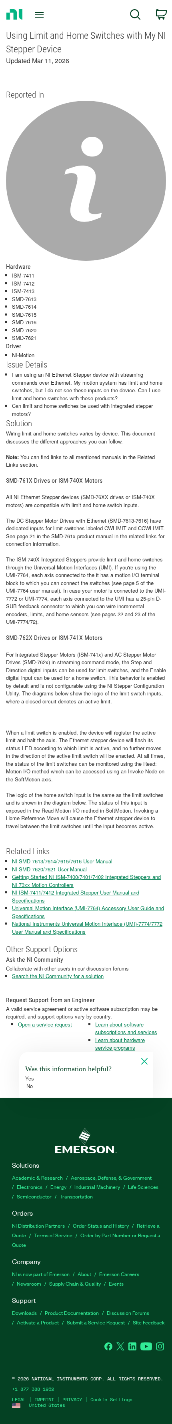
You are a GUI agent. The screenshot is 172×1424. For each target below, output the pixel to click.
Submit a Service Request (96, 1322)
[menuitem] (135, 15)
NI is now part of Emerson (41, 1274)
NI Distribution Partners (38, 1225)
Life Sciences (143, 1186)
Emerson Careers (119, 1274)
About (84, 1274)
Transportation (76, 1196)
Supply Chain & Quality (75, 1283)
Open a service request (45, 1024)
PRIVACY (72, 1399)
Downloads (24, 1312)
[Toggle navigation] (41, 14)
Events (116, 1283)
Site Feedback (149, 1322)
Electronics (29, 1186)
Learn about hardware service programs (120, 1044)
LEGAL (19, 1399)
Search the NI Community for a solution (58, 976)
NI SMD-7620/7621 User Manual (49, 869)
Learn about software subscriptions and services (126, 1028)
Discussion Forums (128, 1312)
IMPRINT (44, 1399)
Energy (58, 1186)
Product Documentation (72, 1312)
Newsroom (29, 1283)
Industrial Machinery (97, 1186)
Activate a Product (38, 1322)
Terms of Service (53, 1235)
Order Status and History (101, 1225)
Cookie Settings (111, 1399)
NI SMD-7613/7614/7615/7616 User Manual (62, 861)
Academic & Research (37, 1177)
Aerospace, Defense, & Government (111, 1177)
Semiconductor (34, 1196)
